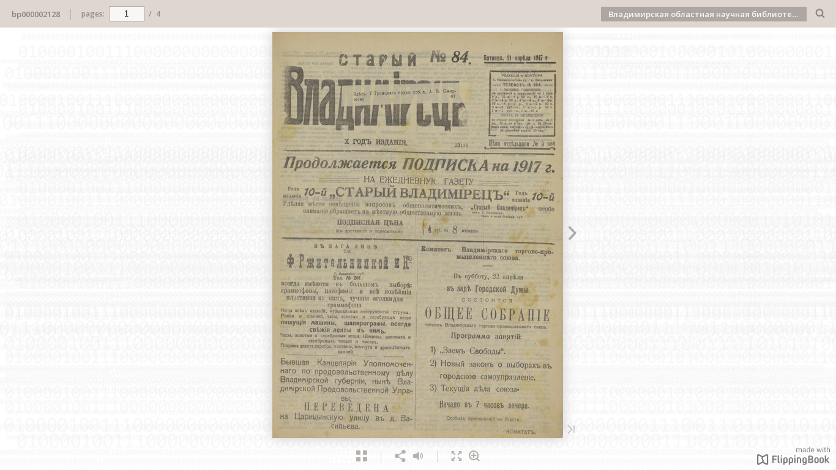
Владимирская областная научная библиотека (704, 14)
